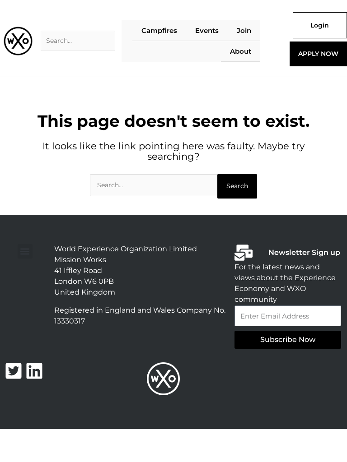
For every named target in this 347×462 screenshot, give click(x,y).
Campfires (159, 30)
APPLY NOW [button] (318, 53)
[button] (25, 251)
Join (244, 30)
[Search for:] (78, 41)
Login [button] (319, 25)
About (240, 51)
